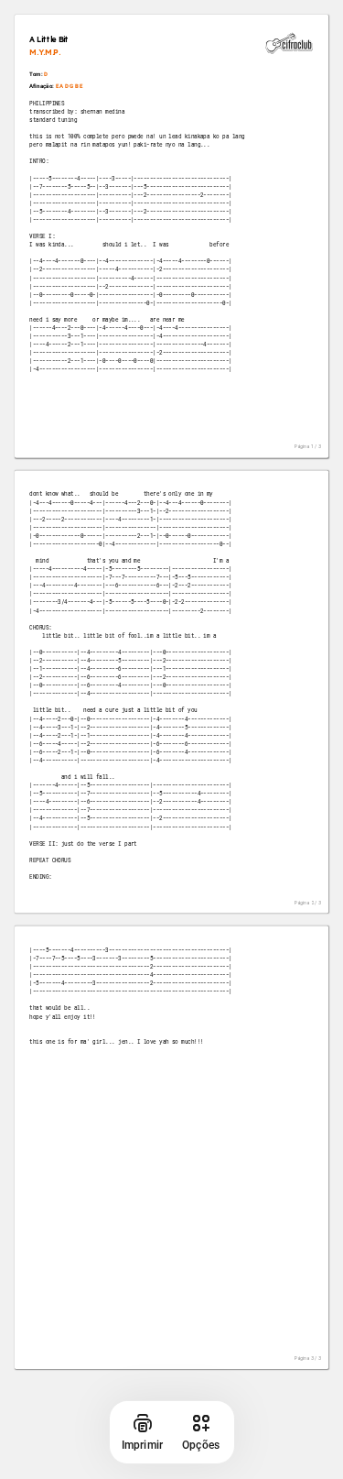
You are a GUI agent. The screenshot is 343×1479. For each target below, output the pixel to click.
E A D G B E (69, 85)
